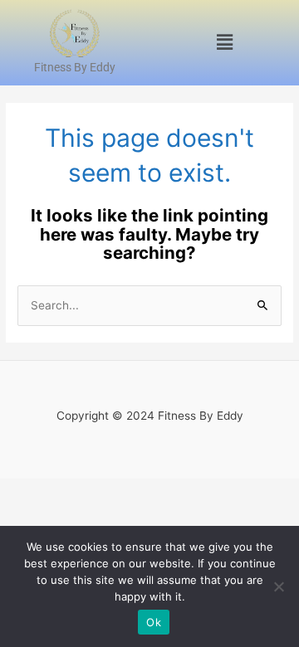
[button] (224, 42)
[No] (278, 586)
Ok (153, 622)
